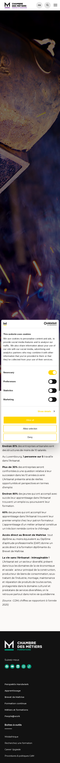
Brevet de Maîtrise (14, 697)
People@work (12, 716)
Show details (44, 411)
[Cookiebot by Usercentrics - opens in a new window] (44, 324)
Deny (30, 437)
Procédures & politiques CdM (19, 756)
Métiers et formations (16, 710)
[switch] (52, 381)
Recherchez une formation (18, 743)
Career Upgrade (13, 749)
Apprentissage (13, 690)
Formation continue (15, 703)
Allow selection (30, 428)
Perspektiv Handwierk (17, 684)
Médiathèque (11, 736)
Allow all (30, 420)
